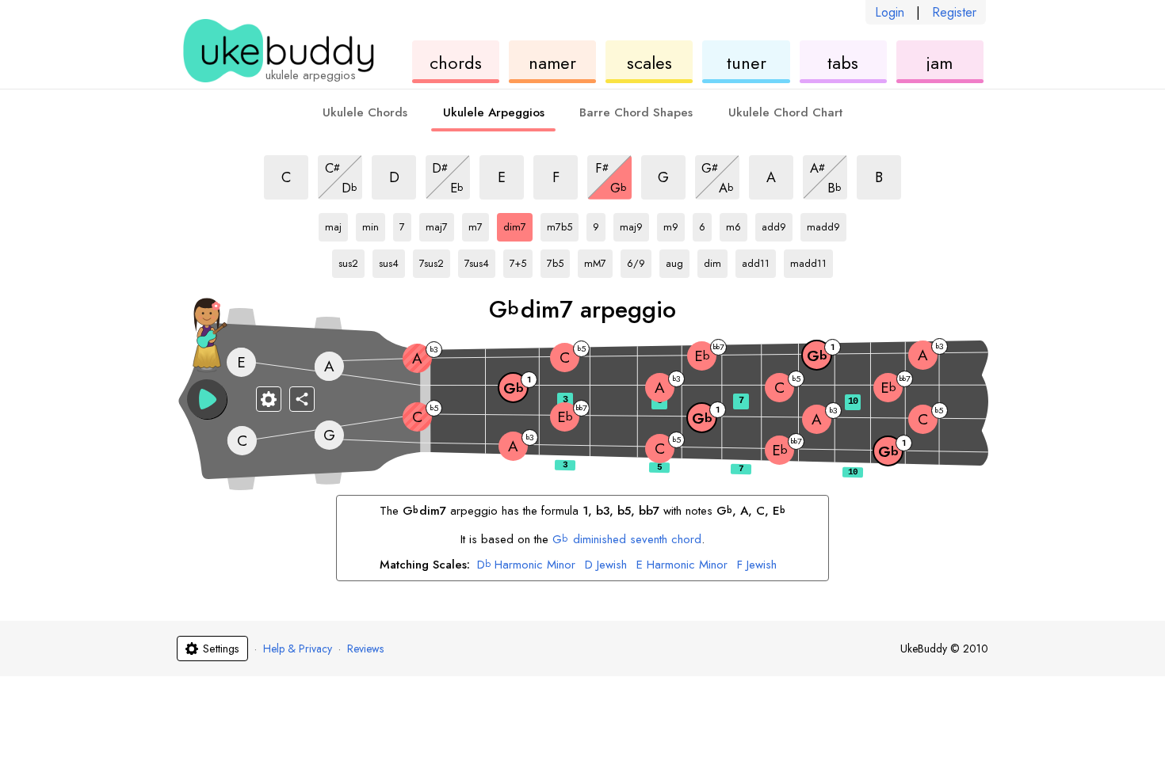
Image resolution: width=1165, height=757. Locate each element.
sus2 (351, 260)
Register (954, 12)
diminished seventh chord (626, 539)
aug (677, 260)
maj (336, 224)
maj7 (440, 224)
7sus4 (479, 260)
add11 (759, 260)
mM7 (598, 260)
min (373, 224)
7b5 (558, 260)
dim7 (518, 224)
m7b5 (563, 224)
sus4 (392, 260)
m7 (478, 224)
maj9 (634, 224)
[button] (207, 399)
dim (716, 260)
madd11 (810, 260)
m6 (736, 224)
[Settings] (268, 399)
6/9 (639, 260)
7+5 (521, 260)
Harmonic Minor (526, 565)
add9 (777, 224)
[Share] (302, 399)
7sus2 (434, 260)
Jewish (606, 565)
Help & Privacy (297, 648)
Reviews (365, 648)
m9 (674, 224)
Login (889, 12)
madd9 (826, 224)
